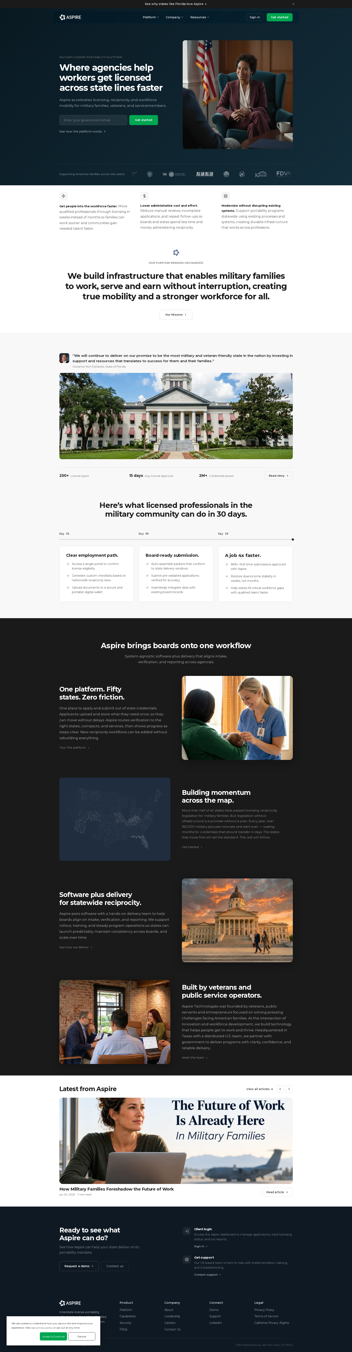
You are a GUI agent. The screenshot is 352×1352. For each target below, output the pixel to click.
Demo (214, 1310)
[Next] (289, 1089)
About (168, 1310)
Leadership (172, 1316)
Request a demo (77, 1266)
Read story (277, 475)
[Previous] (280, 1089)
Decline (81, 1336)
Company (173, 17)
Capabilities (128, 1316)
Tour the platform (72, 747)
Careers (169, 1323)
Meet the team (193, 1057)
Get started (280, 17)
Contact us (114, 1266)
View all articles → (259, 1089)
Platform (149, 17)
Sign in (255, 17)
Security (125, 1323)
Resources (198, 17)
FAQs (123, 1329)
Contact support (206, 1274)
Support (215, 1316)
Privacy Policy (264, 1310)
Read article (275, 1192)
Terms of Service (266, 1316)
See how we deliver (74, 947)
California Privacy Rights (271, 1323)
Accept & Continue (53, 1336)
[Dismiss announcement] (293, 4)
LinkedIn (215, 1323)
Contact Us (172, 1329)
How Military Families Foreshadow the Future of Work (116, 1189)
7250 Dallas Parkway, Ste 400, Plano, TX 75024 (264, 1344)
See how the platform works (80, 131)
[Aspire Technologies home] (70, 17)
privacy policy (44, 1327)
